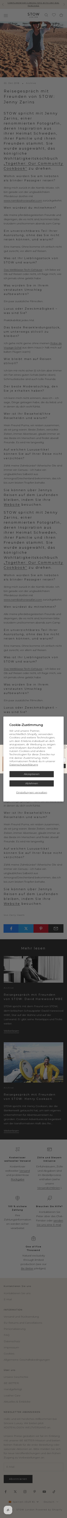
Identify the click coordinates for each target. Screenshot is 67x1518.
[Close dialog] (64, 746)
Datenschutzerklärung (23, 764)
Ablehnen (31, 783)
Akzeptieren (31, 774)
